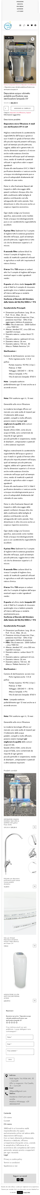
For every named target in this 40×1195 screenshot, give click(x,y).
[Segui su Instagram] (21, 1179)
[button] (32, 39)
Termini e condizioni (12, 1162)
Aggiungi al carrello (22, 108)
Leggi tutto (26, 1192)
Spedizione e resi (10, 1166)
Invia (10, 1059)
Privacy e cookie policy (13, 1159)
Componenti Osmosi (14, 85)
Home (5, 85)
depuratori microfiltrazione (28, 85)
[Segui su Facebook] (18, 1179)
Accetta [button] (20, 1192)
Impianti (28, 113)
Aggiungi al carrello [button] (34, 827)
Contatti (7, 1120)
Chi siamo (8, 1117)
